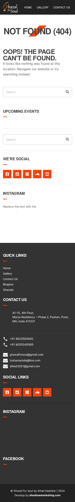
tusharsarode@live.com (25, 360)
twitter (17, 174)
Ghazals (8, 289)
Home (28, 7)
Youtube (47, 174)
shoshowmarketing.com (44, 495)
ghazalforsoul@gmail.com (26, 354)
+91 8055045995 (22, 344)
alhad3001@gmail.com (25, 366)
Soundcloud (37, 174)
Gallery (43, 7)
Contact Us (61, 7)
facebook (7, 174)
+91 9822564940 (21, 338)
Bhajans (8, 284)
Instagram (27, 174)
